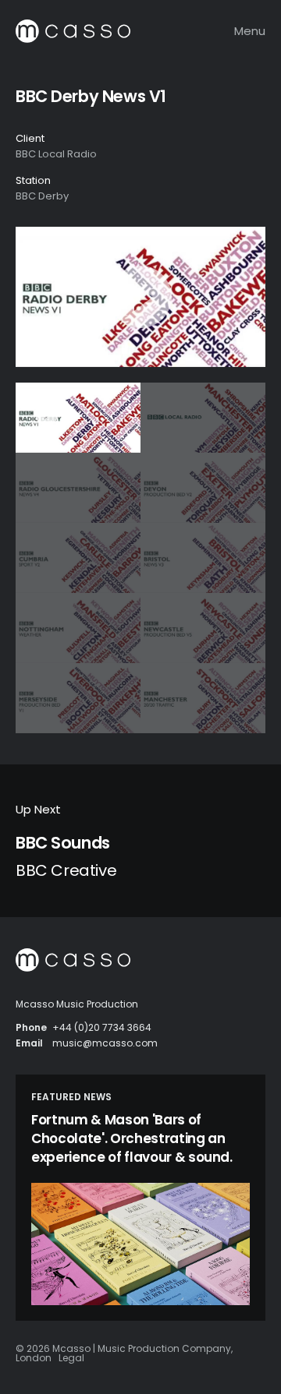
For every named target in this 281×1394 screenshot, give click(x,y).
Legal (71, 1357)
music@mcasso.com (105, 1043)
